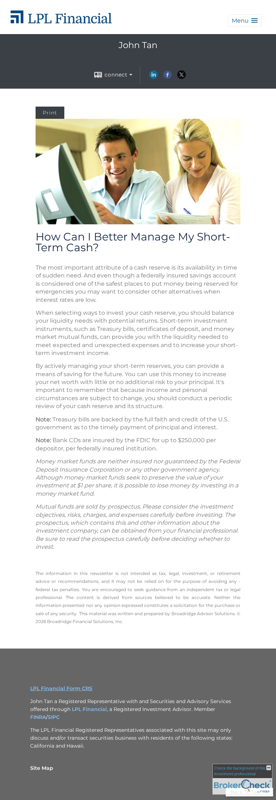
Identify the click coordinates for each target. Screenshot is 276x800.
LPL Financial (89, 709)
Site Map (41, 768)
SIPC (54, 717)
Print (50, 112)
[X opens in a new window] (181, 77)
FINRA (38, 717)
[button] (245, 20)
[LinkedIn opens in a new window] (153, 77)
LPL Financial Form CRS (61, 688)
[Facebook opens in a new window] (167, 77)
